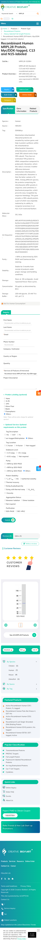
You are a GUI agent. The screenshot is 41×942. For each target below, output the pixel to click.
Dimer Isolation (28, 500)
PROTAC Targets (12, 754)
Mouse (11, 675)
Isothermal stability (29, 479)
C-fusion (9, 445)
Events (8, 796)
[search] (37, 14)
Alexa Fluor (10, 406)
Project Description (10, 378)
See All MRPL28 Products (19, 635)
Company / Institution (11, 349)
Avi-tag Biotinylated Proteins (17, 766)
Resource (20, 861)
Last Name (7, 327)
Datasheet (7, 650)
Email (6, 334)
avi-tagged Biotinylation (15, 438)
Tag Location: (11, 442)
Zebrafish (12, 679)
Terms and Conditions (9, 886)
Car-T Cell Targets (13, 769)
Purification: (10, 508)
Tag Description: (12, 432)
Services (12, 861)
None (8, 398)
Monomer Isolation (13, 500)
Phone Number (9, 342)
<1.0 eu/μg (10, 453)
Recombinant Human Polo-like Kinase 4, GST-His (21, 710)
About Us (9, 800)
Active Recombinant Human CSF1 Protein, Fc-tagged (18, 705)
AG (17, 479)
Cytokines (9, 772)
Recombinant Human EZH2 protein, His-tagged (21, 726)
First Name (7, 320)
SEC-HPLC (21, 511)
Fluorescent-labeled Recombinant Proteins (18, 761)
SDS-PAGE (10, 511)
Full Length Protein (13, 757)
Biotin (8, 409)
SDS (21, 650)
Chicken (12, 666)
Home (4, 29)
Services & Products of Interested (16, 371)
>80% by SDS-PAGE (14, 464)
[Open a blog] (12, 878)
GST (14, 435)
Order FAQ (10, 792)
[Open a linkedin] (9, 878)
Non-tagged (30, 445)
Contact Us (5, 866)
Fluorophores (10, 411)
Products (4, 861)
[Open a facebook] (1, 878)
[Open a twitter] (5, 878)
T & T (9, 479)
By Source (11, 684)
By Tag (9, 689)
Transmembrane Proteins (15, 750)
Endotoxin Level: (12, 450)
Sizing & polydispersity (14, 486)
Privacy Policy (21, 939)
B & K (31, 489)
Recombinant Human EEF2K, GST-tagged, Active (18, 732)
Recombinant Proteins (12, 31)
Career (13, 866)
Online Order (27, 95)
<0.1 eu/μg (22, 453)
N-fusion (19, 445)
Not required (23, 456)
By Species (11, 662)
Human (11, 670)
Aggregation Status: (13, 497)
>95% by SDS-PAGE (14, 471)
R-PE (8, 401)
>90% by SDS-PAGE (14, 467)
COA (34, 650)
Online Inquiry (11, 788)
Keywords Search (7, 13)
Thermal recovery (12, 482)
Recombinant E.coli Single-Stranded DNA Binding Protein (19, 721)
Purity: (8, 461)
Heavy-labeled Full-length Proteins (17, 34)
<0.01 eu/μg (11, 456)
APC (7, 404)
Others (8, 414)
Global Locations (10, 920)
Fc (20, 435)
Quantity (6, 363)
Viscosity (9, 493)
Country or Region (10, 356)
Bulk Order (8, 95)
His (7, 435)
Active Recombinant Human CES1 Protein (18, 716)
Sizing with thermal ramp (15, 489)
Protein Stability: (12, 476)
